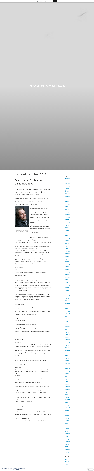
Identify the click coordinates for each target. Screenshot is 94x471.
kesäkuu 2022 (67, 246)
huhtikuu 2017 (67, 319)
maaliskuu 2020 (67, 282)
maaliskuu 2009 (67, 452)
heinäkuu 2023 (67, 228)
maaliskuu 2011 (67, 420)
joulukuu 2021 (67, 256)
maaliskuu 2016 (67, 337)
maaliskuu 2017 (67, 321)
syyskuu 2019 (67, 287)
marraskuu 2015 (67, 342)
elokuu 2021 (67, 262)
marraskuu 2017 (67, 313)
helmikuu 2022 (67, 253)
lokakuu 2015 (67, 344)
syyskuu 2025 (67, 190)
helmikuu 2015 (67, 353)
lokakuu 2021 (67, 259)
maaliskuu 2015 (67, 352)
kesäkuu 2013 (67, 379)
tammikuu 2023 (67, 235)
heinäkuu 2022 (67, 245)
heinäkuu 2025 (67, 193)
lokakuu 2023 (67, 224)
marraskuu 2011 (67, 407)
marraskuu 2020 (67, 277)
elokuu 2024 (67, 209)
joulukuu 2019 (67, 284)
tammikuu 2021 (67, 274)
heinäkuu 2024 (67, 211)
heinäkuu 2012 (67, 395)
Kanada (66, 462)
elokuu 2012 (67, 394)
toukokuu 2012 (67, 399)
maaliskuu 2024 (67, 215)
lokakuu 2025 (67, 188)
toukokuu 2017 (67, 318)
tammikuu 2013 (67, 387)
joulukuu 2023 (67, 220)
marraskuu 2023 (67, 222)
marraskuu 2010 (67, 426)
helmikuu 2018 (67, 308)
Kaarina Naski (67, 178)
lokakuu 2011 (67, 408)
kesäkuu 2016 (67, 332)
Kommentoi (31, 420)
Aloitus (55, 1)
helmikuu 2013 (67, 386)
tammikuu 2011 (67, 423)
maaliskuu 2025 (67, 198)
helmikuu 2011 (67, 421)
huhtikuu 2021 (67, 269)
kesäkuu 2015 (67, 348)
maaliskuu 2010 (67, 436)
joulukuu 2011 (67, 405)
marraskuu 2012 (67, 391)
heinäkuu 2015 (67, 347)
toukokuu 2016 (67, 334)
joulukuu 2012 (67, 389)
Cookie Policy (17, 469)
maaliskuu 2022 (67, 251)
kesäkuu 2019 (67, 290)
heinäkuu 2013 (67, 378)
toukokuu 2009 (67, 449)
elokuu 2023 (67, 227)
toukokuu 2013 (67, 381)
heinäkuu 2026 (67, 183)
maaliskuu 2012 (67, 400)
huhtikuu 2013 (67, 382)
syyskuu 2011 (67, 410)
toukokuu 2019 (67, 292)
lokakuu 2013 (67, 373)
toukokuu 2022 (67, 248)
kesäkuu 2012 (67, 397)
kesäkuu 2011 (67, 415)
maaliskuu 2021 (67, 271)
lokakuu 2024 (67, 206)
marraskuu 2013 (67, 371)
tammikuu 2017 (67, 324)
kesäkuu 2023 (67, 230)
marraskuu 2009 (67, 442)
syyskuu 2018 (67, 298)
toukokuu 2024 (67, 212)
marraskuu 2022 (67, 238)
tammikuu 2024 (67, 219)
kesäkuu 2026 (67, 185)
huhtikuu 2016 (67, 335)
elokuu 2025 (67, 191)
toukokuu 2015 (67, 350)
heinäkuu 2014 (67, 363)
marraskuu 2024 (67, 204)
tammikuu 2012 (67, 404)
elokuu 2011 (67, 412)
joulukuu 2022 (67, 237)
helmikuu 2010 (67, 438)
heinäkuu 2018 (67, 300)
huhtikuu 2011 (67, 418)
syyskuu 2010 (67, 429)
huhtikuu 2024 (67, 214)
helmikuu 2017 (67, 322)
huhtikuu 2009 (67, 451)
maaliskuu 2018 (67, 306)
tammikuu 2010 (67, 439)
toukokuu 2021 (67, 267)
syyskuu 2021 (67, 261)
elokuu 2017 (67, 316)
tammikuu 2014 (67, 369)
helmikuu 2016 (67, 339)
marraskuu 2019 (67, 285)
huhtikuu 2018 (67, 305)
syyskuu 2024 (67, 207)
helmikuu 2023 (67, 233)
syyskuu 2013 (67, 374)
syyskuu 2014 (67, 360)
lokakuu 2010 (67, 428)
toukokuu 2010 (67, 433)
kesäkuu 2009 (67, 447)
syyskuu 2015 (67, 345)
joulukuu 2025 (67, 186)
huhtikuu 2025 (67, 196)
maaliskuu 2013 (67, 384)
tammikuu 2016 (67, 340)
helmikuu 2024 (67, 217)
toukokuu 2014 (67, 365)
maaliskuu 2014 (67, 366)
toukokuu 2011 (67, 417)
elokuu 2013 (67, 376)
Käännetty (66, 464)
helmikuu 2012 (67, 402)
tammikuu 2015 (67, 355)
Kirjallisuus (26, 420)
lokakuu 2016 (67, 327)
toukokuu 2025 (67, 194)
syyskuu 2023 (67, 225)
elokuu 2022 (67, 243)
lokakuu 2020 (67, 279)
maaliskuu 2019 (67, 293)
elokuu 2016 (67, 329)
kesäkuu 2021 (67, 266)
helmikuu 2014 (67, 368)
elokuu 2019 (67, 288)
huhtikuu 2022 (67, 250)
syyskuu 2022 (67, 241)
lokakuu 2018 (67, 297)
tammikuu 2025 (67, 201)
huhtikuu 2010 (67, 434)
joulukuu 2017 (67, 311)
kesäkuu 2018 (67, 301)
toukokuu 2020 (67, 280)
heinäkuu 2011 (67, 413)
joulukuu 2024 (67, 202)
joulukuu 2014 (67, 357)
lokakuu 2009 (67, 444)
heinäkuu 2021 (67, 264)
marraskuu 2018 (67, 295)
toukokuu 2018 (67, 303)
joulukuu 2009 (67, 441)
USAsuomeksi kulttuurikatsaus (47, 85)
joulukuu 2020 (67, 275)
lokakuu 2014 (67, 358)
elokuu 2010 (67, 431)
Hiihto (66, 459)
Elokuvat (66, 458)
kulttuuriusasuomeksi (19, 420)
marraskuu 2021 (67, 258)
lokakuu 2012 (67, 392)
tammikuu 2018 (67, 309)
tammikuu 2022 (67, 254)
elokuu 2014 (67, 361)
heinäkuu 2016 (67, 331)
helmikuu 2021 (67, 272)
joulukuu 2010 (67, 425)
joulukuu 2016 (67, 326)
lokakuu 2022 (67, 240)
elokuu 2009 (67, 446)
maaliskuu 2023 (67, 232)
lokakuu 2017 (67, 314)
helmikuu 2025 (67, 199)
